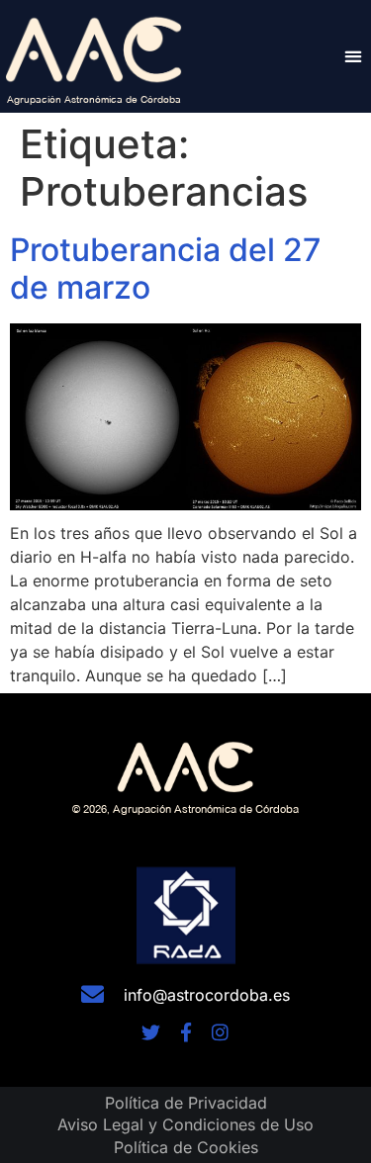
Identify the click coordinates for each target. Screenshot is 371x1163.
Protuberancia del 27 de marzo (166, 268)
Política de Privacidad (186, 1103)
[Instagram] (220, 1032)
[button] (352, 56)
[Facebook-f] (185, 1032)
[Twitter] (150, 1032)
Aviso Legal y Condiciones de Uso (185, 1124)
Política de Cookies (186, 1147)
